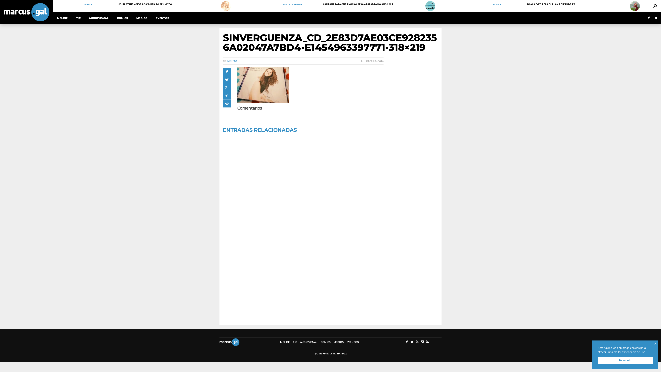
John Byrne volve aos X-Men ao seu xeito (145, 4)
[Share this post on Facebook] (227, 72)
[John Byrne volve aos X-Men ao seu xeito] (226, 6)
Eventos (162, 18)
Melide (62, 18)
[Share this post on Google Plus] (227, 88)
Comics (88, 4)
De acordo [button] (625, 360)
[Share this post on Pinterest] (227, 96)
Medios (142, 18)
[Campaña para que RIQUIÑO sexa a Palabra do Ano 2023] (430, 6)
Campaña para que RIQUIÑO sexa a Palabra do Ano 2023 (358, 4)
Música (497, 4)
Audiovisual (99, 18)
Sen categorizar (292, 4)
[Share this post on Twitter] (227, 80)
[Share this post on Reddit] (227, 103)
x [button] (655, 343)
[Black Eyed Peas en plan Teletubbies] (635, 6)
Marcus (232, 61)
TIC (78, 18)
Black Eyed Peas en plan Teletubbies (551, 4)
